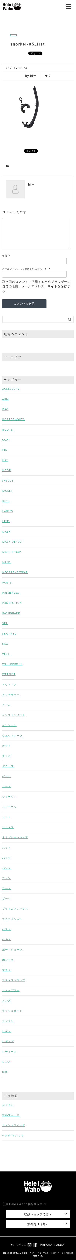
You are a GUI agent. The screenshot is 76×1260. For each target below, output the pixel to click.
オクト (6, 745)
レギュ (6, 1031)
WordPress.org (13, 1135)
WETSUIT (8, 674)
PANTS (7, 582)
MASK (6, 531)
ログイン (8, 1104)
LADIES (7, 511)
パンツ (6, 868)
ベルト (6, 939)
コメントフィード (13, 1125)
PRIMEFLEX (10, 592)
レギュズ (8, 1041)
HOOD (6, 470)
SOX (5, 643)
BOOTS (7, 429)
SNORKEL (9, 633)
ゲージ (6, 776)
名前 (4, 255)
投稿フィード (11, 1115)
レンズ (6, 1061)
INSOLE (7, 480)
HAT (5, 460)
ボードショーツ (12, 949)
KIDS (5, 501)
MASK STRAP (11, 552)
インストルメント (13, 715)
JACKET (7, 490)
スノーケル (9, 806)
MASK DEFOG (12, 541)
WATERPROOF (12, 664)
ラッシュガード (12, 1010)
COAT (6, 439)
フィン (6, 878)
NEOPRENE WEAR (15, 572)
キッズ (6, 755)
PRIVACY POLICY (52, 1244)
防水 (5, 1072)
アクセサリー (11, 694)
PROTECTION (12, 603)
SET (5, 623)
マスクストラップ (13, 980)
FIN (5, 450)
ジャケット (9, 796)
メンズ (6, 1000)
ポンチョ (8, 959)
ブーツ (6, 898)
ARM (5, 399)
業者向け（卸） (38, 1224)
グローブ (8, 766)
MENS (6, 562)
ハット (6, 847)
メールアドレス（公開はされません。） (24, 268)
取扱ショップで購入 (38, 1214)
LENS (6, 521)
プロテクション (12, 919)
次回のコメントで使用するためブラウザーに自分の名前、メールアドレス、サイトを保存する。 (36, 286)
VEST (5, 653)
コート (6, 786)
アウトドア (9, 684)
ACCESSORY (10, 388)
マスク (6, 970)
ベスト (6, 929)
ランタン (8, 1021)
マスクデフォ (11, 990)
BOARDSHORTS (13, 419)
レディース (9, 1051)
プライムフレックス (15, 908)
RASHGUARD (11, 613)
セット (6, 817)
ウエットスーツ (12, 735)
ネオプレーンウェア (15, 837)
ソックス (8, 827)
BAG (5, 409)
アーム (6, 704)
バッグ (6, 857)
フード (6, 888)
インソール (9, 725)
